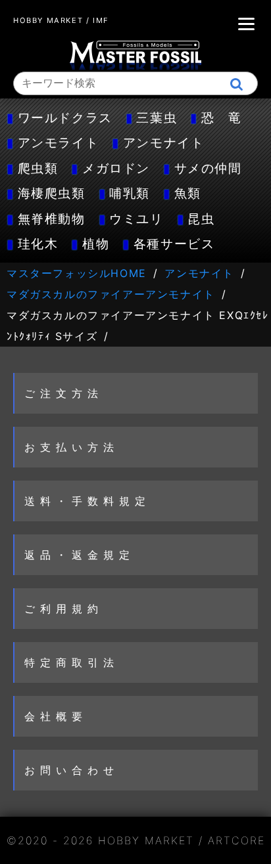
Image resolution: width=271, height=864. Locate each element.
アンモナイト (164, 142)
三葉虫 (156, 117)
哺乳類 (129, 193)
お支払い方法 (71, 447)
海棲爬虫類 (52, 193)
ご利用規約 (63, 608)
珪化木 (38, 243)
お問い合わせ (71, 770)
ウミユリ (136, 219)
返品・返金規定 (79, 554)
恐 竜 (221, 117)
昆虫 (200, 219)
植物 (95, 243)
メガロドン (116, 168)
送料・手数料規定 (87, 501)
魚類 (187, 193)
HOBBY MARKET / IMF (61, 20)
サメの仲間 (208, 168)
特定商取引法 (71, 662)
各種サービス (174, 243)
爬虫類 (38, 168)
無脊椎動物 (52, 219)
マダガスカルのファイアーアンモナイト (111, 294)
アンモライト (58, 142)
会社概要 (55, 716)
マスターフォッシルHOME (77, 273)
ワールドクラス (65, 117)
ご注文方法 (63, 393)
